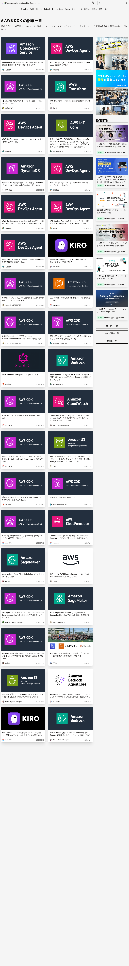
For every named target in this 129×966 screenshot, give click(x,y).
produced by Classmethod (29, 3)
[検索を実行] (99, 3)
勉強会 (94, 9)
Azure (67, 9)
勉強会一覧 (112, 340)
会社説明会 (85, 9)
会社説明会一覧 (112, 333)
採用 (106, 9)
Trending (24, 9)
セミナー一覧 (112, 325)
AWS (32, 9)
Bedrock (47, 9)
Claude (39, 9)
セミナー (75, 9)
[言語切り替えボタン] (92, 2)
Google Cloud (57, 9)
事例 (101, 9)
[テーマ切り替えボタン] (126, 3)
